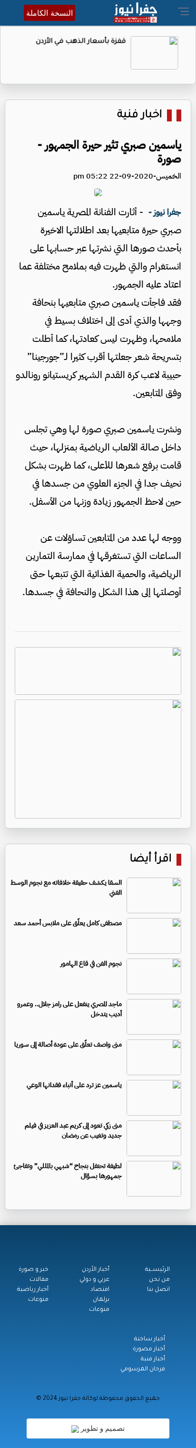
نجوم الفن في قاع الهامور (91, 964)
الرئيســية (157, 1270)
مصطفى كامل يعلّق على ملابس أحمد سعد (68, 923)
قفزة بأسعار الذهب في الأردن (84, 42)
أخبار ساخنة (149, 1339)
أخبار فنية (153, 1359)
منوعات (99, 1310)
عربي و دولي (94, 1280)
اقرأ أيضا (151, 860)
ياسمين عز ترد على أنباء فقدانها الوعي (74, 1085)
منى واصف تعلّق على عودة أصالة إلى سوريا (68, 1044)
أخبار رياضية (33, 1290)
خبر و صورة (34, 1270)
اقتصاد (99, 1290)
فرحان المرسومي (142, 1369)
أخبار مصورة (149, 1349)
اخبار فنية (139, 115)
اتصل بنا (158, 1290)
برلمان (101, 1300)
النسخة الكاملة (49, 13)
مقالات (39, 1280)
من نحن (159, 1280)
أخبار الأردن (95, 1270)
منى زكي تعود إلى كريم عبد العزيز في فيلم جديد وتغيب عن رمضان (73, 1130)
